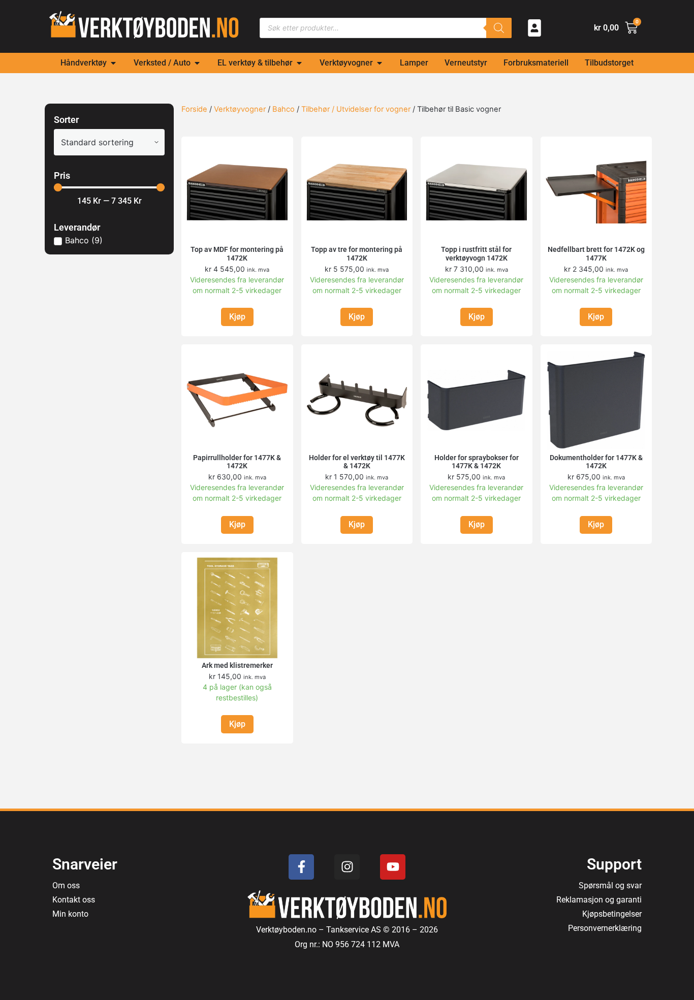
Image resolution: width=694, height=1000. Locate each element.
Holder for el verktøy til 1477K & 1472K (357, 462)
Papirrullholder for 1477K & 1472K (237, 462)
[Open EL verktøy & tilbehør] (299, 63)
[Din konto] (534, 28)
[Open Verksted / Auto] (197, 63)
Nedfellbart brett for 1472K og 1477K (596, 253)
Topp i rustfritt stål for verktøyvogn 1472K (476, 253)
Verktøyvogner (240, 109)
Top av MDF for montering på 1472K (237, 253)
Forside (194, 109)
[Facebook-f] (301, 867)
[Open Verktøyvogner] (379, 63)
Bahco (283, 109)
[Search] (499, 28)
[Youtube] (392, 867)
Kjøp (237, 316)
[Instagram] (347, 867)
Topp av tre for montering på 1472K (356, 253)
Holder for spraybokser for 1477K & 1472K (476, 462)
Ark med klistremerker (237, 665)
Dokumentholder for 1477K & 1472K (596, 462)
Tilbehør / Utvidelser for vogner (356, 109)
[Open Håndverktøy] (113, 63)
